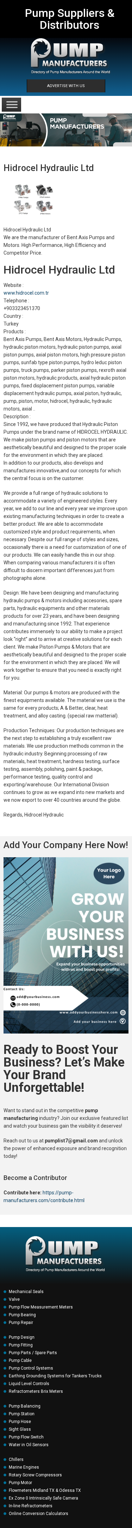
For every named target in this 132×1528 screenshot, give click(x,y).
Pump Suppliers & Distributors (69, 19)
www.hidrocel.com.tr (26, 293)
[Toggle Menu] (12, 104)
